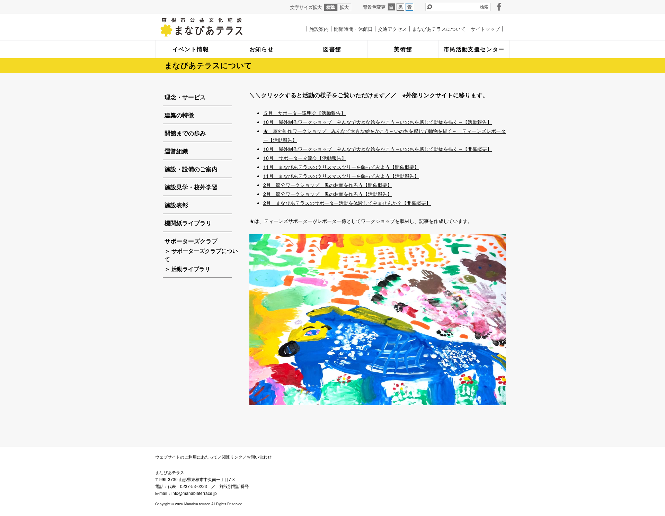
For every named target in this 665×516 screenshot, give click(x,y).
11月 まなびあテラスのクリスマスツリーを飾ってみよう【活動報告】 (341, 175)
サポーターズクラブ (191, 241)
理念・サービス (185, 97)
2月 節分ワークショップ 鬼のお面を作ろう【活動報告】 (327, 193)
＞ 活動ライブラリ (187, 269)
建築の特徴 (179, 115)
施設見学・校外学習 (191, 187)
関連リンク (232, 457)
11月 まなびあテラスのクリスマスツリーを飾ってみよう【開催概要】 (341, 166)
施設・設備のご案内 (191, 169)
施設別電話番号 (234, 486)
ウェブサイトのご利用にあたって (186, 457)
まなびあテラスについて (439, 28)
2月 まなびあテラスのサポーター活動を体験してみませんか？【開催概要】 (347, 202)
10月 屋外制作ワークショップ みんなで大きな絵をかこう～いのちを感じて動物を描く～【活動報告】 (377, 121)
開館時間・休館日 (353, 28)
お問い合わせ (259, 457)
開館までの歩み (185, 133)
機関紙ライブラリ (188, 223)
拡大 (344, 7)
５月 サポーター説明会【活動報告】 (304, 112)
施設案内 (319, 28)
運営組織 (176, 151)
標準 (330, 7)
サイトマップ (485, 28)
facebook (499, 6)
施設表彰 (176, 205)
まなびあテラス (215, 27)
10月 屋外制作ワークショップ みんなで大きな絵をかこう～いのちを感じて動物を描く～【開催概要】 (377, 148)
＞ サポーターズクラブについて (201, 255)
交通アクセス (392, 28)
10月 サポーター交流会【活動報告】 (304, 157)
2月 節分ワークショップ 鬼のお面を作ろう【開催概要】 (327, 184)
